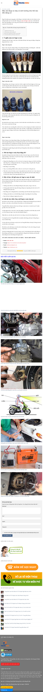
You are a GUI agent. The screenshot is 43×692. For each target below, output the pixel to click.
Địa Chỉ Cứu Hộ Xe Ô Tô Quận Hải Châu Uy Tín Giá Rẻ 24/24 (17, 607)
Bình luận (4, 506)
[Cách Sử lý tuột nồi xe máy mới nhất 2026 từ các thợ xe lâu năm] (21, 297)
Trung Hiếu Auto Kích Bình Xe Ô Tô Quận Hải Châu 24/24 (16, 599)
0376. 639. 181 (10, 240)
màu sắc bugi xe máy (25, 20)
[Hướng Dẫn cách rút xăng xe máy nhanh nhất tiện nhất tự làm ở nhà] (21, 430)
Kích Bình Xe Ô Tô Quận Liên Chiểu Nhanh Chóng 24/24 (16, 595)
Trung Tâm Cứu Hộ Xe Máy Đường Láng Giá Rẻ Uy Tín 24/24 (17, 623)
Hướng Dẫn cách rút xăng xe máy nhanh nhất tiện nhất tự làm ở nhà (14, 443)
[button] (17, 250)
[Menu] (1, 2)
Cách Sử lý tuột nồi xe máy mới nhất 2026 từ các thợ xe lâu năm (13, 310)
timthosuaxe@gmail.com (12, 245)
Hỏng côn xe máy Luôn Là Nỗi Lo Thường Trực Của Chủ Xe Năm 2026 (15, 496)
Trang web (4, 527)
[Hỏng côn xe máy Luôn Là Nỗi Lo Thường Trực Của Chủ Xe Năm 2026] (21, 483)
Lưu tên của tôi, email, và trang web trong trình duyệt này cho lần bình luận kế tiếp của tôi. (21, 532)
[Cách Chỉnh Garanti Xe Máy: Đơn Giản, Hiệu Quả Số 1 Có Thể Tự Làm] (21, 350)
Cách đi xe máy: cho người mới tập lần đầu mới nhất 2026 (12, 416)
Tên (3, 516)
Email (3, 521)
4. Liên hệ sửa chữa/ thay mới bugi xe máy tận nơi (12, 34)
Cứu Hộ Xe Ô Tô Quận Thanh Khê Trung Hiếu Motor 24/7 (16, 627)
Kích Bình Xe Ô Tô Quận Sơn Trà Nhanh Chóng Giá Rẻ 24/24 (17, 603)
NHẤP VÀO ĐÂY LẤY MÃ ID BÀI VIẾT (10, 664)
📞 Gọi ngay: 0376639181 (6, 687)
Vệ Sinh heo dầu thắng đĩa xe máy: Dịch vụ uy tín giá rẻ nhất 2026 (14, 390)
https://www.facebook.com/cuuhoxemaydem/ (17, 242)
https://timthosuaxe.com (12, 247)
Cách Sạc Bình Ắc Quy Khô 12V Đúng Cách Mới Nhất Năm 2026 (14, 469)
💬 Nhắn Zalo (4, 690)
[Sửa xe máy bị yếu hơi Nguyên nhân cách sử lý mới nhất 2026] (21, 324)
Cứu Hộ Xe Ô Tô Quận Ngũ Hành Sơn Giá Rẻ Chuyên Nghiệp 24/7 (18, 619)
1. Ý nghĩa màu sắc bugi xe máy (9, 30)
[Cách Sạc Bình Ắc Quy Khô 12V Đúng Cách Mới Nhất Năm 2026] (21, 457)
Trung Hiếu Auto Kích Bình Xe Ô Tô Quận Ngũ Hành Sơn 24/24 (17, 591)
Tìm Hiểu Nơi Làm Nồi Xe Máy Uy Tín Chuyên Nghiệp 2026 (13, 283)
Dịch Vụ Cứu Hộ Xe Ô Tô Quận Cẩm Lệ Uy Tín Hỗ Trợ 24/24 (17, 611)
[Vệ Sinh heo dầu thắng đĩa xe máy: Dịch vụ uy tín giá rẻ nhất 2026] (21, 377)
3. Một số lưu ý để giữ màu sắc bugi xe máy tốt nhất (12, 33)
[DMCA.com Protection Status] (6, 650)
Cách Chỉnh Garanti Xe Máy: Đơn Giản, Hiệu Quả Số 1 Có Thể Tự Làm (15, 363)
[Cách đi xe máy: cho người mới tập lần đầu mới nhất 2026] (21, 404)
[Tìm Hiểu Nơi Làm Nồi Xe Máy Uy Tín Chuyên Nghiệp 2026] (21, 271)
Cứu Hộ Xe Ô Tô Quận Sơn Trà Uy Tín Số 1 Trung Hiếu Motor (17, 615)
